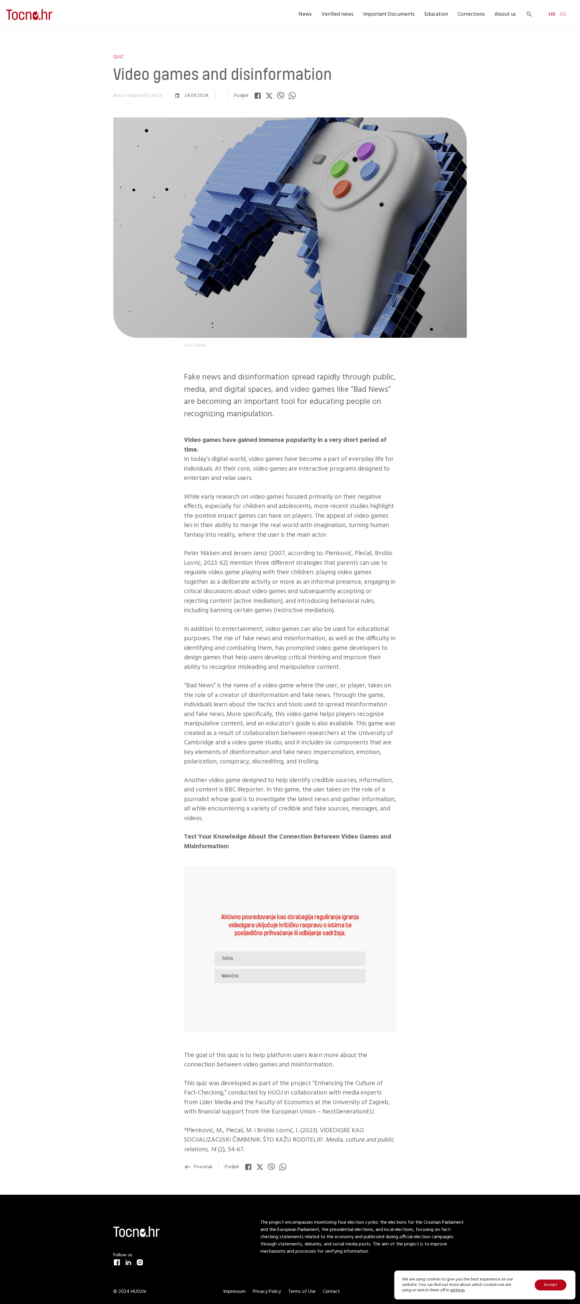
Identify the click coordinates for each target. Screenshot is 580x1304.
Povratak (198, 1167)
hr (552, 14)
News (305, 14)
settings (457, 1290)
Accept (550, 1284)
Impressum (235, 1292)
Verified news (337, 14)
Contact (331, 1292)
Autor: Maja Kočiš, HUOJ (138, 95)
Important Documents (389, 14)
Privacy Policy (267, 1292)
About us (505, 14)
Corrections (471, 14)
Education (436, 14)
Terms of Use (302, 1292)
